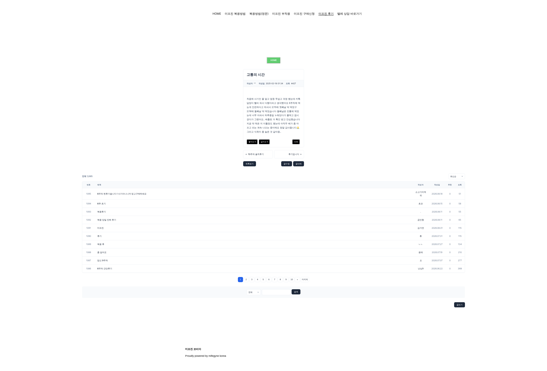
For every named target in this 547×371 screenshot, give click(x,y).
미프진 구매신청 (304, 13)
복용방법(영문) (259, 13)
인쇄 (296, 142)
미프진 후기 (326, 13)
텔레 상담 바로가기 (349, 13)
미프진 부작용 (281, 13)
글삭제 (299, 163)
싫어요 (264, 142)
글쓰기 (460, 304)
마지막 (305, 279)
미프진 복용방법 (235, 13)
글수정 (287, 163)
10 (292, 279)
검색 (296, 292)
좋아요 (252, 142)
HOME (217, 13)
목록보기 (250, 163)
